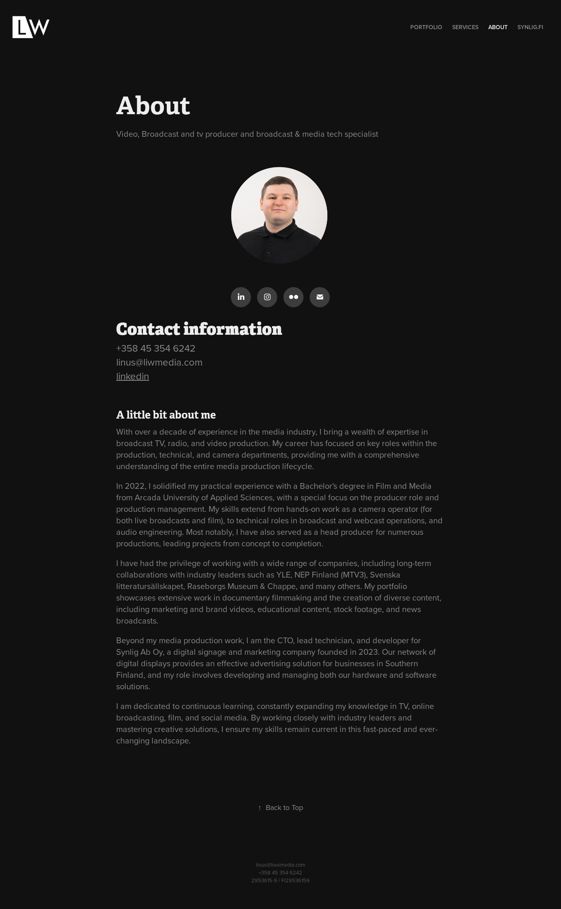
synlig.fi (530, 27)
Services (465, 27)
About (498, 27)
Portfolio (426, 27)
